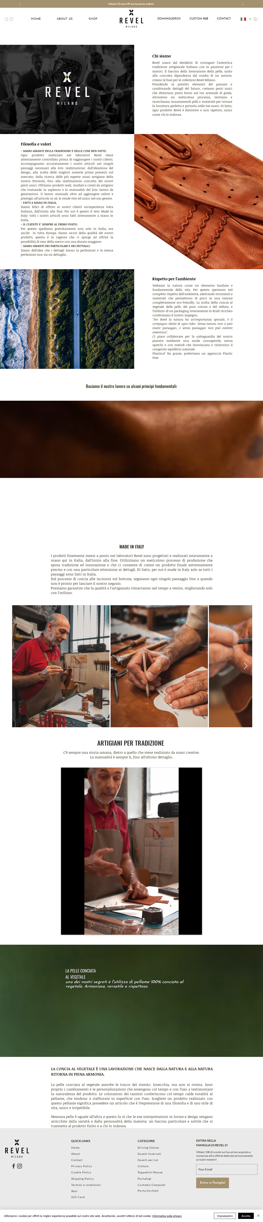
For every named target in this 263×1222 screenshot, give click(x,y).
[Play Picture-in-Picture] (190, 929)
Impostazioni (225, 1216)
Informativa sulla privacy (167, 1216)
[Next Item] (245, 666)
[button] (6, 19)
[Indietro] (20, 5)
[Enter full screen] (196, 929)
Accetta (245, 1216)
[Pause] (66, 929)
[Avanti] (243, 5)
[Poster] (154, 1197)
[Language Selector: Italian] (246, 19)
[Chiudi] (258, 1216)
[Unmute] (72, 929)
